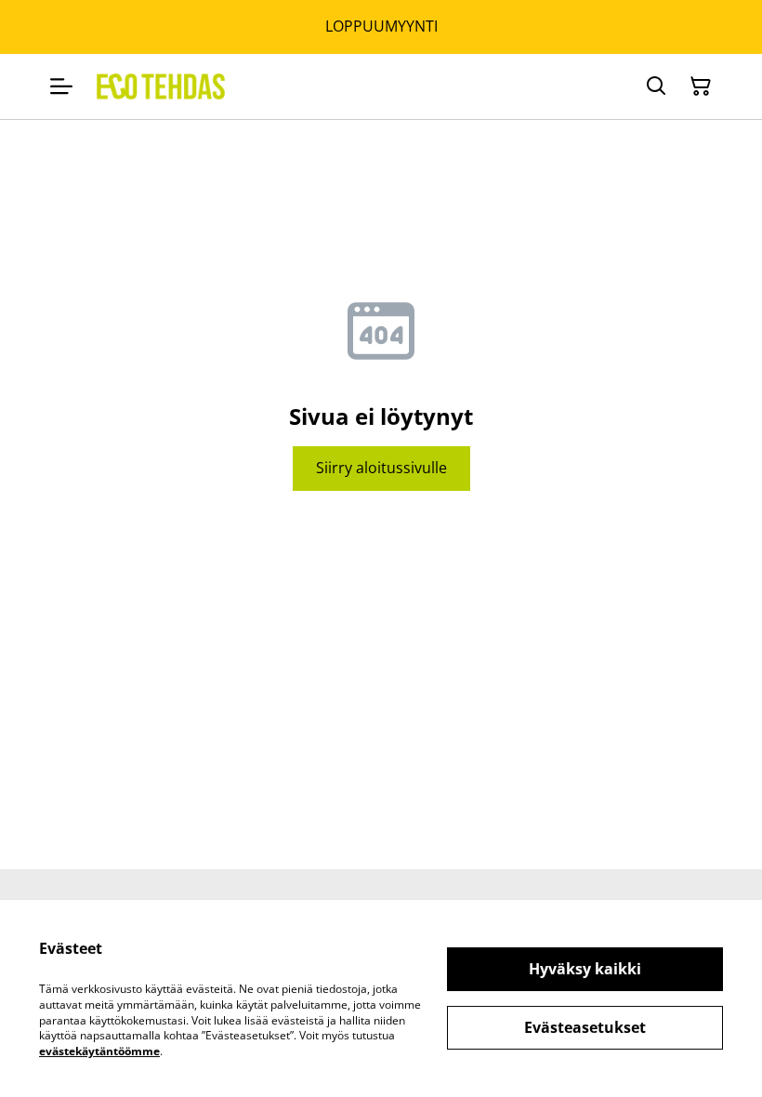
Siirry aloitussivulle (381, 467)
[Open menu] (61, 86)
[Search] (656, 86)
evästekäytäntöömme (99, 1051)
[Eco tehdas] (160, 86)
